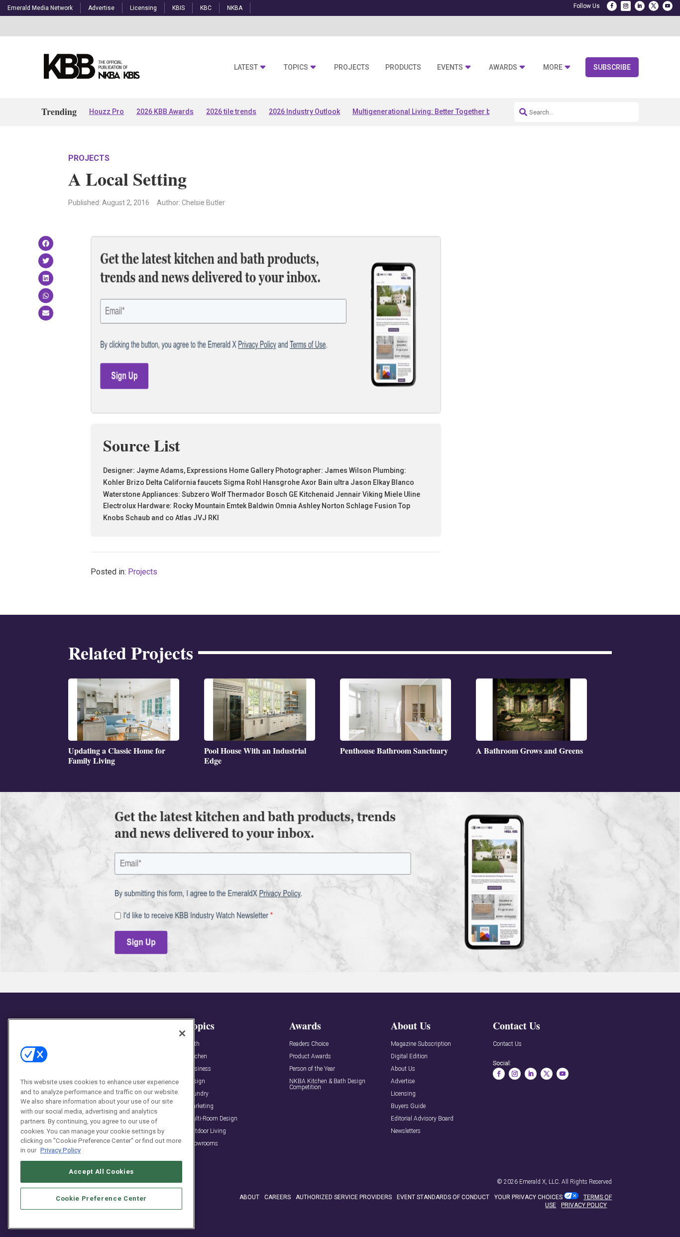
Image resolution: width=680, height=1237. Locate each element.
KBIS (178, 8)
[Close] (182, 1033)
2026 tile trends (231, 111)
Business (199, 1069)
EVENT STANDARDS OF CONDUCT (443, 1197)
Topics (296, 67)
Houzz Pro (106, 111)
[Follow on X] (654, 6)
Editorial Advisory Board (422, 1119)
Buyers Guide (408, 1106)
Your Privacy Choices (528, 1197)
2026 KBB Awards (165, 111)
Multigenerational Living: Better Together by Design (435, 111)
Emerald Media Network (40, 8)
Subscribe (612, 67)
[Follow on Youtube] (668, 6)
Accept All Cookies (101, 1171)
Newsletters (406, 1131)
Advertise (101, 8)
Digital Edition (409, 1056)
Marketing (200, 1106)
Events (450, 67)
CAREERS (277, 1197)
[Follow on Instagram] (626, 6)
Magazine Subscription (421, 1044)
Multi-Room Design (212, 1119)
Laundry (198, 1094)
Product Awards (310, 1056)
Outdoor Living (206, 1131)
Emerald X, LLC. (539, 1181)
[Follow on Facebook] (612, 6)
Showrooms (202, 1143)
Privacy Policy (60, 1150)
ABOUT (249, 1197)
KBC (206, 8)
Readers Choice (309, 1044)
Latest (246, 67)
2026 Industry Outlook (304, 111)
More (553, 67)
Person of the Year (312, 1069)
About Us (403, 1069)
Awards (503, 67)
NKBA (234, 8)
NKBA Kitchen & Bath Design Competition (327, 1084)
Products (403, 67)
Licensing (143, 8)
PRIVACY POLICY (584, 1205)
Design (196, 1081)
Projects (351, 67)
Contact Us (507, 1044)
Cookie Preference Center (101, 1198)
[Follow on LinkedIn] (640, 6)
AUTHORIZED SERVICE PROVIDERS (344, 1197)
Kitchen (197, 1056)
